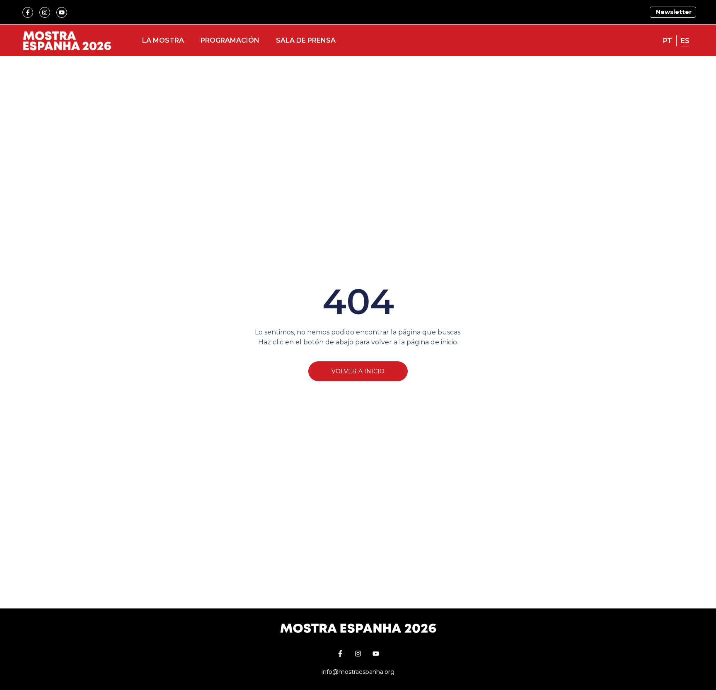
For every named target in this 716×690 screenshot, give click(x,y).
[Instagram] (44, 12)
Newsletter (673, 12)
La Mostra (163, 40)
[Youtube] (61, 12)
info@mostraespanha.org (358, 672)
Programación (230, 40)
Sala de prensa (306, 40)
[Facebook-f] (27, 12)
